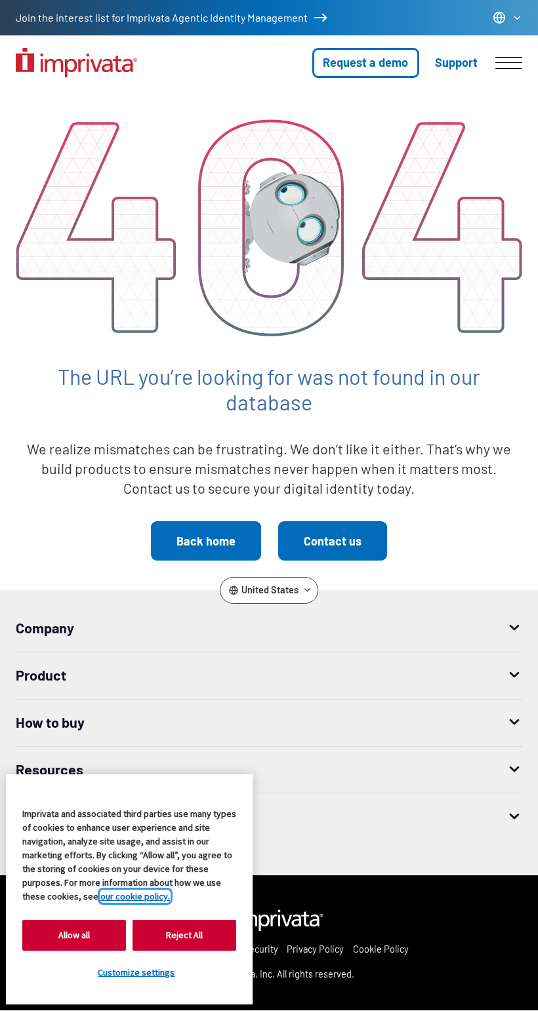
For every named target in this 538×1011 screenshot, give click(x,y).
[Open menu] (508, 63)
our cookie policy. (135, 896)
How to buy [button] (50, 721)
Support (456, 62)
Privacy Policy (315, 949)
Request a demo (365, 62)
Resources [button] (49, 769)
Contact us (333, 541)
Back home (206, 541)
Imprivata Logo (269, 918)
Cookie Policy (381, 949)
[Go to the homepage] (76, 62)
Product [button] (41, 674)
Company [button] (45, 627)
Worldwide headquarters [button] (93, 816)
